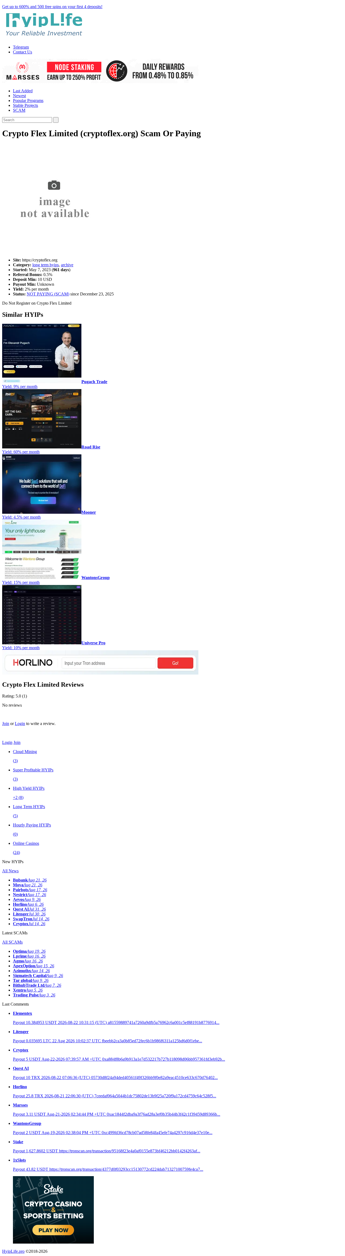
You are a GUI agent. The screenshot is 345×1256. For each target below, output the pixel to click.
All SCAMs (12, 942)
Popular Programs (28, 100)
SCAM (19, 110)
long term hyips (45, 265)
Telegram (21, 47)
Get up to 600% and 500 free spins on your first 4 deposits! (52, 6)
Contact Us (22, 52)
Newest (19, 95)
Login (20, 723)
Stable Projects (25, 105)
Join (5, 723)
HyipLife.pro (13, 1251)
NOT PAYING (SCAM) (48, 294)
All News (10, 871)
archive (67, 265)
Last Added (23, 91)
